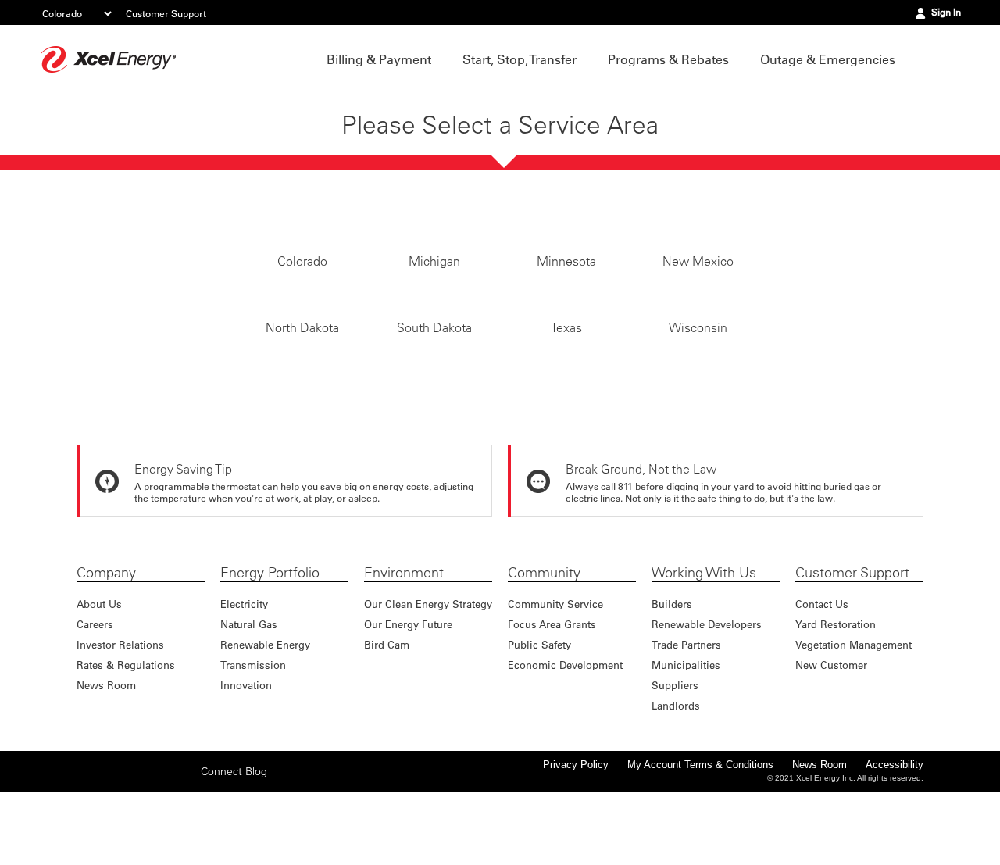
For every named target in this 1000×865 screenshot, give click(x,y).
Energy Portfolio (270, 646)
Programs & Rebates (668, 59)
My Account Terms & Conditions (700, 838)
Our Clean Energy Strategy (428, 677)
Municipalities (686, 738)
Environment (404, 646)
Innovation (246, 758)
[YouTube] (184, 844)
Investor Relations (120, 717)
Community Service (555, 677)
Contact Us (821, 677)
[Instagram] (136, 844)
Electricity (244, 677)
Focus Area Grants (552, 697)
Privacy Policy (576, 838)
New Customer (831, 738)
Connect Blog (234, 845)
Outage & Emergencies (827, 59)
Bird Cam (386, 717)
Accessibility (894, 838)
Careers (95, 697)
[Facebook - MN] (87, 844)
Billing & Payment (379, 59)
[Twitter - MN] (112, 844)
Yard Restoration (835, 697)
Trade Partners (686, 717)
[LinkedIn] (160, 844)
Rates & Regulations (126, 738)
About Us (99, 677)
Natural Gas (248, 697)
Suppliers (675, 758)
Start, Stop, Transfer (519, 59)
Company (106, 646)
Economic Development (565, 738)
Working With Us (704, 646)
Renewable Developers (707, 697)
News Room (106, 758)
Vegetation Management (853, 717)
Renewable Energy (265, 717)
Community (544, 646)
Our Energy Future (408, 697)
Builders (672, 677)
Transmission (253, 738)
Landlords (676, 778)
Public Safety (539, 717)
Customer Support (166, 13)
